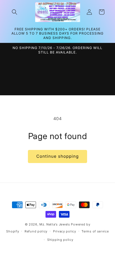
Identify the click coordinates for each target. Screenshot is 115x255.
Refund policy (36, 231)
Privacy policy (64, 231)
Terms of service (95, 231)
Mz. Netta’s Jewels (54, 224)
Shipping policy (60, 240)
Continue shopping (57, 156)
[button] (14, 12)
